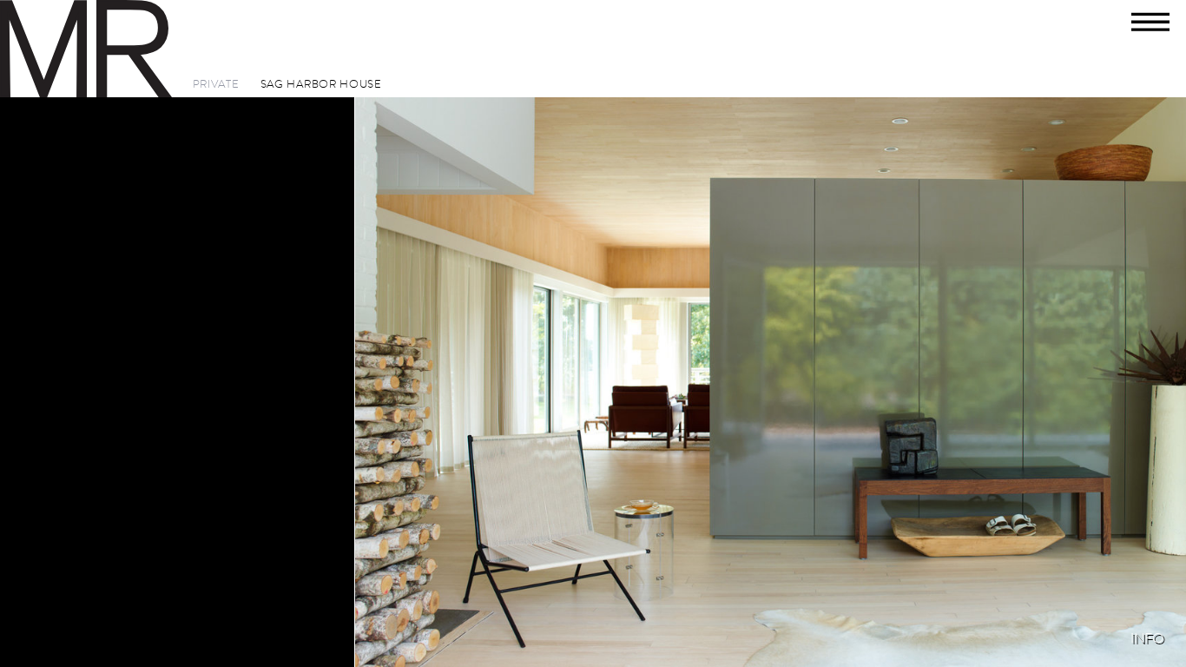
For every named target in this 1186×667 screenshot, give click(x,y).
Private (216, 84)
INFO (1146, 638)
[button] (1153, 33)
